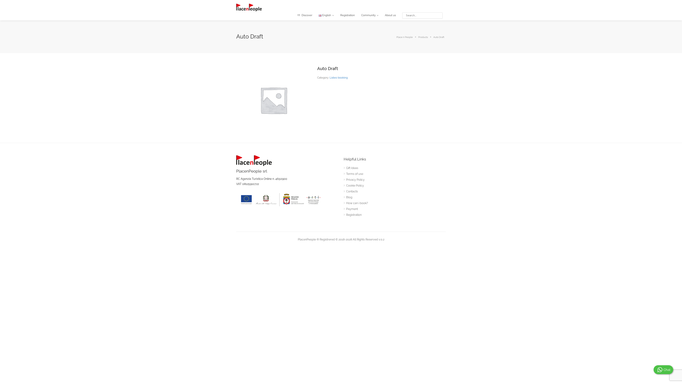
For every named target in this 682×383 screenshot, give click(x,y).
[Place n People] (249, 7)
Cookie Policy (355, 185)
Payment (352, 209)
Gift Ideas (352, 168)
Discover (306, 15)
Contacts (352, 191)
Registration (347, 15)
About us (390, 15)
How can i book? (357, 203)
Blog (349, 197)
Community (368, 15)
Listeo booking (339, 77)
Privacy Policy (355, 179)
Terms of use (354, 174)
